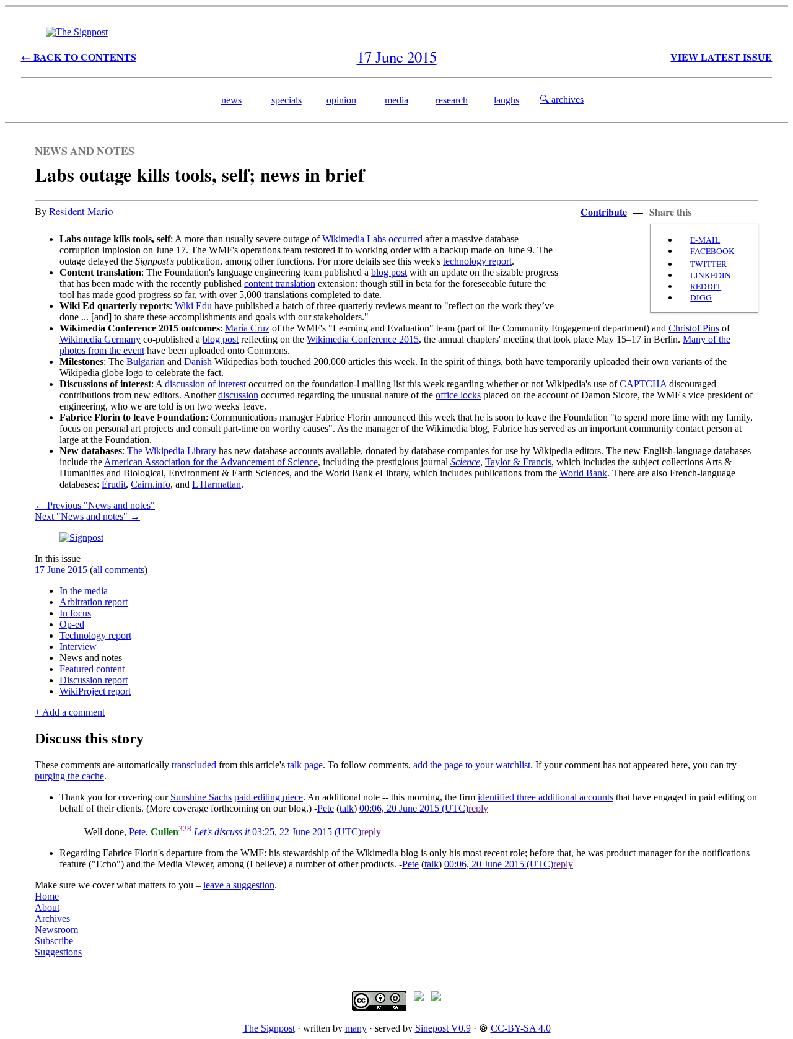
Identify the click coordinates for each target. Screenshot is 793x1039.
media (396, 100)
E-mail (705, 239)
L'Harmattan (216, 484)
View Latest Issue (721, 57)
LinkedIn (710, 275)
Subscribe (54, 941)
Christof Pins (693, 328)
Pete (325, 808)
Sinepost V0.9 (443, 1028)
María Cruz (247, 328)
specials (286, 100)
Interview (78, 646)
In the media (83, 590)
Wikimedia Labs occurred (372, 239)
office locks (458, 395)
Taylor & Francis (518, 462)
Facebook (712, 250)
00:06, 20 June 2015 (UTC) (413, 808)
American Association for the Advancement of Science (211, 462)
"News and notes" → (87, 516)
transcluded (194, 765)
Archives (52, 918)
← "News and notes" (95, 505)
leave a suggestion (238, 885)
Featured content (92, 669)
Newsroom (56, 929)
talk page (305, 765)
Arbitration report (93, 602)
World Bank (583, 473)
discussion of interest (205, 384)
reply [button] (478, 808)
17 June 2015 (61, 569)
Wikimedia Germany (100, 339)
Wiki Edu (193, 305)
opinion (341, 100)
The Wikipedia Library (171, 450)
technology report (477, 261)
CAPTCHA (643, 384)
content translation (279, 283)
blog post (389, 272)
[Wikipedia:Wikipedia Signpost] (77, 32)
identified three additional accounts (545, 797)
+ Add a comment (70, 712)
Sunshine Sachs (201, 797)
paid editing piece (268, 797)
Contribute (604, 211)
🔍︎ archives (562, 99)
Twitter (708, 264)
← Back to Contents (78, 57)
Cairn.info (150, 484)
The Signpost (269, 1028)
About (47, 907)
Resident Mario (81, 211)
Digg (701, 297)
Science (465, 462)
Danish (198, 361)
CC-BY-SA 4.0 (521, 1028)
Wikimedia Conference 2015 (363, 339)
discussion (238, 395)
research (452, 100)
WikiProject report (95, 691)
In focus (75, 613)
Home (47, 896)
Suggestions (58, 952)
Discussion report (93, 680)
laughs (506, 100)
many (356, 1028)
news (231, 100)
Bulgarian (145, 361)
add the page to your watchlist (471, 765)
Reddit (705, 286)
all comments (118, 569)
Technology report (95, 635)
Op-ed (71, 624)
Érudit (114, 484)
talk (347, 808)
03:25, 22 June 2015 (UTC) (306, 831)
